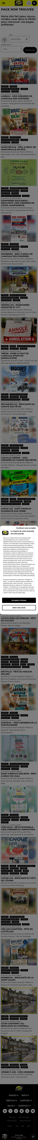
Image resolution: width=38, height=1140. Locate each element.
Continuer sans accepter (26, 528)
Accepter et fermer (19, 600)
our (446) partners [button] (13, 538)
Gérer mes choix (19, 607)
